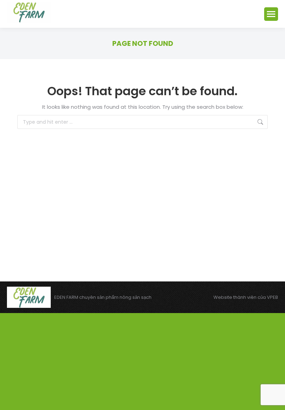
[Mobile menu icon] (271, 14)
